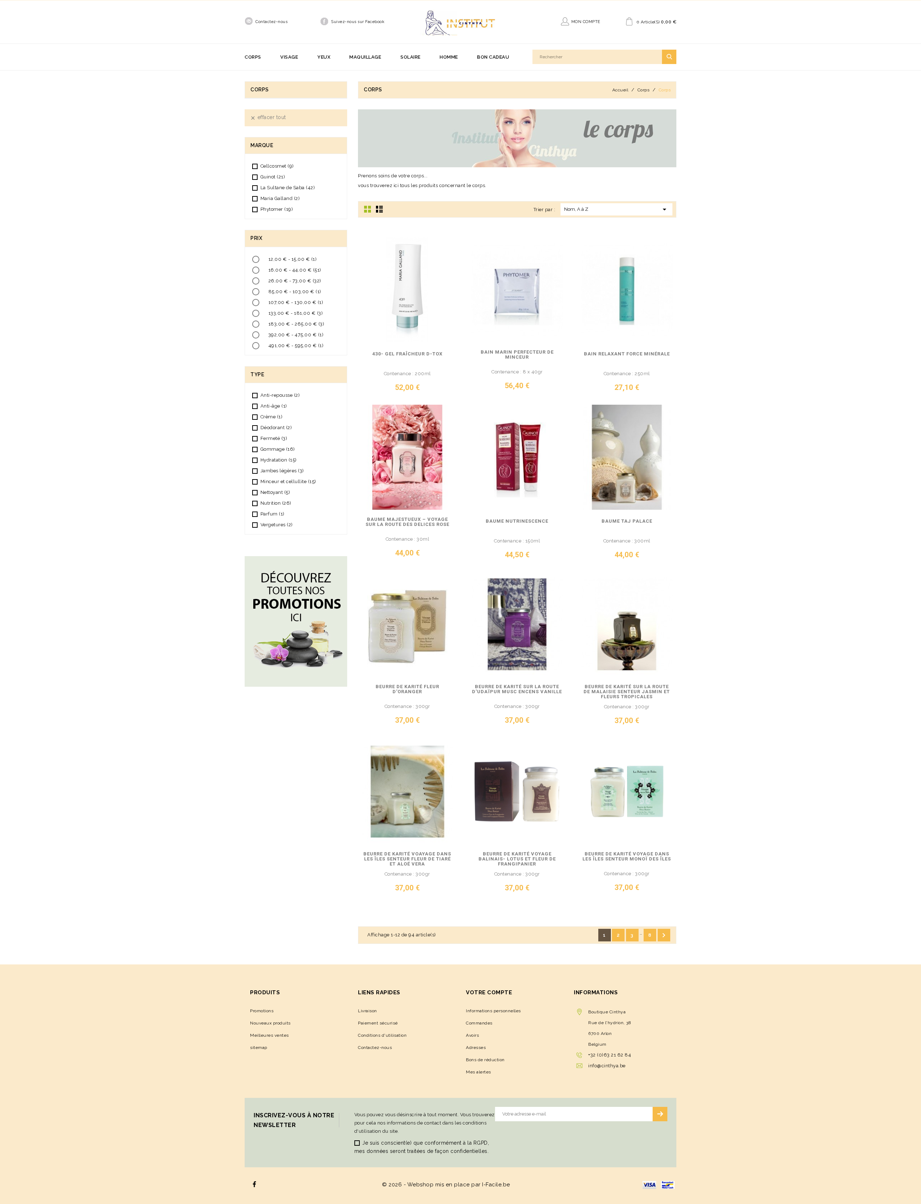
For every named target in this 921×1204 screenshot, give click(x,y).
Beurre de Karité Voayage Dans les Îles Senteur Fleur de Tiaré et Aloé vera (407, 859)
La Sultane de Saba (287, 187)
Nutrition (275, 503)
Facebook (254, 1184)
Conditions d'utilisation (382, 1035)
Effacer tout (268, 117)
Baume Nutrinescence (517, 521)
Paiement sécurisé (378, 1023)
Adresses (476, 1047)
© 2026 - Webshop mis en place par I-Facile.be (446, 1184)
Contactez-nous (271, 21)
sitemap (258, 1047)
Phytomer (276, 209)
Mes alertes (478, 1071)
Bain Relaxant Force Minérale (627, 353)
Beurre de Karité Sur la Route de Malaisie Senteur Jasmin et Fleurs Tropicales (627, 691)
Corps (253, 57)
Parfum (272, 514)
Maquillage (365, 57)
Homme (449, 57)
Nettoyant (275, 492)
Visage (289, 57)
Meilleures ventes (269, 1035)
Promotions (261, 1010)
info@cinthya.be (607, 1065)
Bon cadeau (493, 57)
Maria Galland (280, 198)
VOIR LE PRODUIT (392, 390)
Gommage (277, 449)
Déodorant (276, 427)
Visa (649, 1185)
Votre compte (489, 992)
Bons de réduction (485, 1059)
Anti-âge (273, 406)
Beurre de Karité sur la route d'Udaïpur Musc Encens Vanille (517, 689)
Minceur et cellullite (288, 481)
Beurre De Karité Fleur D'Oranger (407, 689)
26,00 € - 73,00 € (294, 280)
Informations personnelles (493, 1010)
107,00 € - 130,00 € (295, 302)
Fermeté (273, 438)
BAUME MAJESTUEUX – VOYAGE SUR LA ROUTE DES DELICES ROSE (407, 522)
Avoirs (472, 1035)
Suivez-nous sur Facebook (357, 21)
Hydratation (278, 460)
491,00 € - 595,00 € (296, 345)
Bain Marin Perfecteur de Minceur (517, 355)
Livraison (367, 1010)
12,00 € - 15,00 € (292, 259)
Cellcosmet (277, 166)
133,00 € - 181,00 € (295, 313)
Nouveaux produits (270, 1023)
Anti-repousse (280, 395)
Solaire (410, 57)
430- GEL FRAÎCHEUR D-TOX (407, 353)
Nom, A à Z (616, 209)
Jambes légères (282, 470)
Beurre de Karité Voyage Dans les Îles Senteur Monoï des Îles (626, 856)
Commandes (479, 1023)
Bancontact (668, 1185)
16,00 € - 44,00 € (294, 270)
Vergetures (276, 524)
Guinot (272, 177)
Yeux (323, 57)
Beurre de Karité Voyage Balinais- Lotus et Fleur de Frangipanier (517, 859)
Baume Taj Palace (627, 521)
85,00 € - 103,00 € (294, 291)
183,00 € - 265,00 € (296, 324)
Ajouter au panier (446, 390)
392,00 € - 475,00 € (296, 334)
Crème (271, 416)
